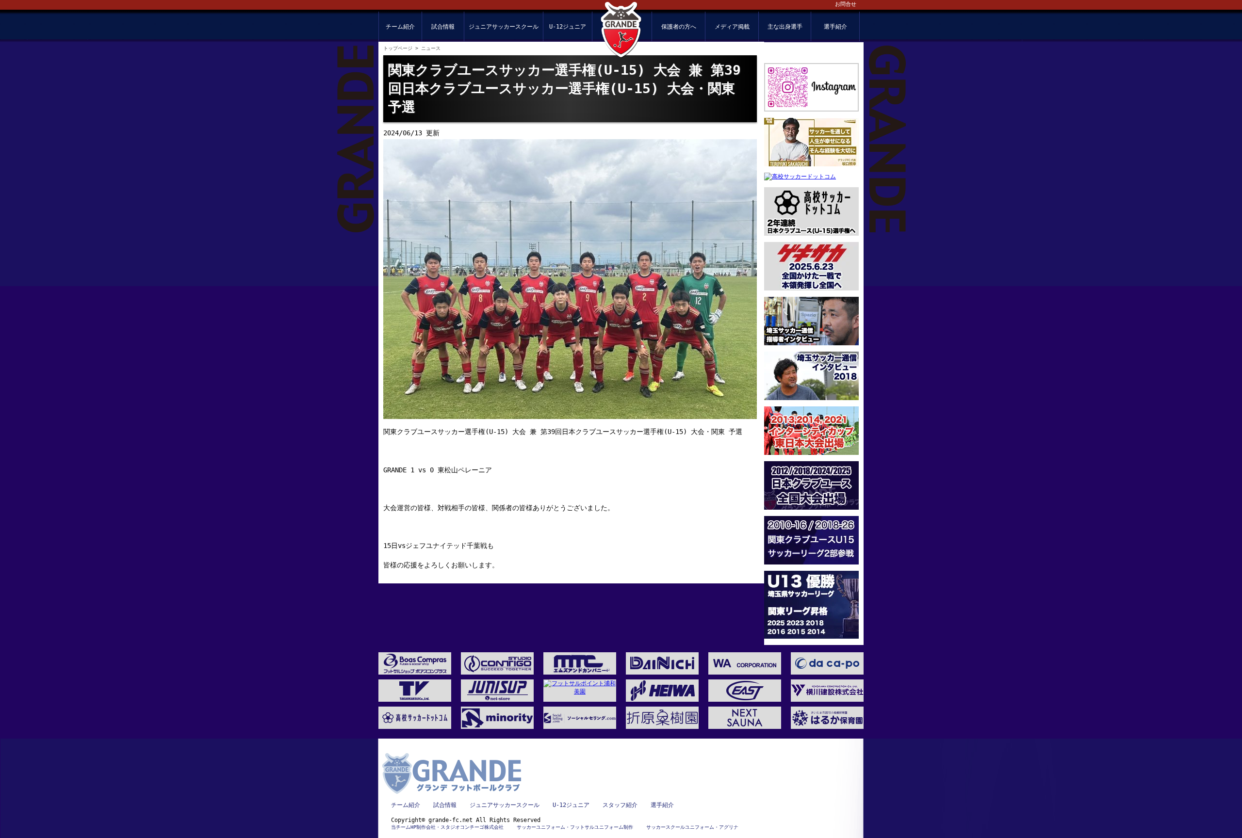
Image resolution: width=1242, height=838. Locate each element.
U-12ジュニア (567, 26)
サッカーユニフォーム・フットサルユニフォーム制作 (575, 827)
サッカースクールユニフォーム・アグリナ (692, 827)
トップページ (397, 48)
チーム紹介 (400, 26)
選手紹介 (835, 26)
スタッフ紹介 (620, 805)
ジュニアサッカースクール (504, 26)
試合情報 (443, 26)
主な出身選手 (785, 26)
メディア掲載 (732, 26)
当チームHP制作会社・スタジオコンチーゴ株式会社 (447, 827)
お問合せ (845, 4)
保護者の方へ (678, 26)
